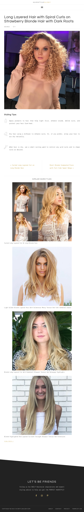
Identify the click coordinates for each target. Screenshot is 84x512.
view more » (9, 441)
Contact (58, 508)
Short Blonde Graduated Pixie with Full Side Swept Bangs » (62, 166)
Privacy (67, 508)
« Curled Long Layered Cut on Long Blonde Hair (22, 166)
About (50, 508)
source (7, 26)
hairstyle (42, 2)
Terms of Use (77, 508)
